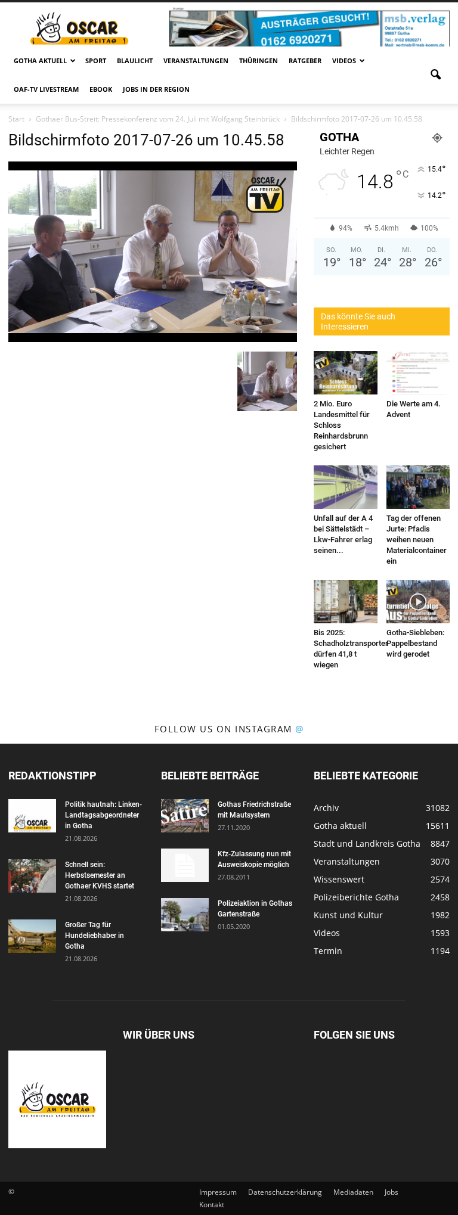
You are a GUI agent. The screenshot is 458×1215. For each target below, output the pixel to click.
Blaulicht (135, 60)
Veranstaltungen (195, 60)
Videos (344, 60)
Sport (95, 60)
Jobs (391, 1192)
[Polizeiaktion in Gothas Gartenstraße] (185, 914)
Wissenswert (339, 879)
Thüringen (258, 60)
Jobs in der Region (156, 89)
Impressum (218, 1192)
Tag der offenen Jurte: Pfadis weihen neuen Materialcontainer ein (416, 539)
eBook (100, 89)
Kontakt (211, 1205)
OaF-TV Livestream (46, 89)
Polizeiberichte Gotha (356, 897)
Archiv (326, 807)
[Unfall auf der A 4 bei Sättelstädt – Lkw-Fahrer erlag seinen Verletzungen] (345, 487)
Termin (328, 950)
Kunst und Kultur (348, 915)
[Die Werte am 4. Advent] (418, 372)
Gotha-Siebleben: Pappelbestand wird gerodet (415, 643)
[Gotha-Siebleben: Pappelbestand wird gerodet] (418, 601)
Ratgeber (305, 60)
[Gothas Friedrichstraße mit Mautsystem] (185, 815)
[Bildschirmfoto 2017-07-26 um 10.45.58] (152, 339)
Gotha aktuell (40, 60)
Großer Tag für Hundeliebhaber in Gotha (94, 935)
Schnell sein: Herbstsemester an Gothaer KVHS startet (99, 875)
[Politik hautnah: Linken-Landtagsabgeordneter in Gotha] (32, 815)
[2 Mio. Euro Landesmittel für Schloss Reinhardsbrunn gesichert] (345, 372)
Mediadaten (353, 1192)
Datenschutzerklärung (285, 1192)
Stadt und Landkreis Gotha (367, 843)
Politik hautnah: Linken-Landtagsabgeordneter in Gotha (103, 815)
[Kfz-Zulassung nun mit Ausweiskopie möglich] (185, 865)
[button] (435, 75)
